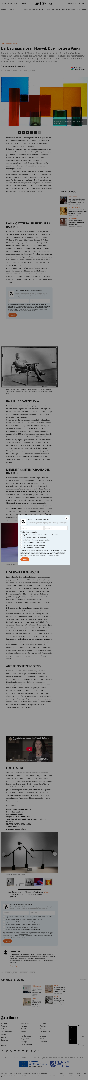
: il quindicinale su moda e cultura (34, 542)
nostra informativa (44, 552)
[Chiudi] (67, 518)
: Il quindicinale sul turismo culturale (34, 545)
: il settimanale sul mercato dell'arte (34, 537)
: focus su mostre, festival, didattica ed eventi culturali (40, 535)
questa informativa (60, 553)
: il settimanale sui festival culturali (33, 548)
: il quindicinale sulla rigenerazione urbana (36, 540)
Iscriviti (25, 559)
